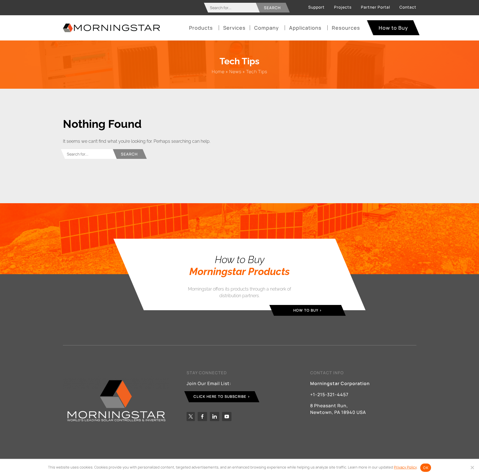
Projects (342, 7)
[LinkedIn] (214, 416)
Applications (305, 27)
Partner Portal (375, 7)
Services (234, 27)
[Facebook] (202, 416)
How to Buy (393, 27)
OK (425, 467)
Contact (407, 7)
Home (218, 71)
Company (266, 27)
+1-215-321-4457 (329, 394)
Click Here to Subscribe (219, 396)
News (235, 71)
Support (316, 7)
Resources (346, 27)
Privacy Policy (405, 467)
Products (201, 27)
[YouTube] (226, 416)
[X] (191, 416)
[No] (472, 467)
